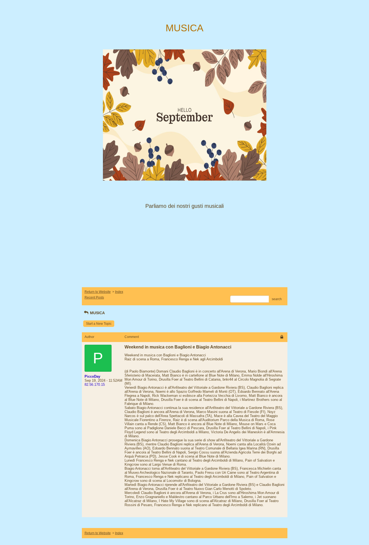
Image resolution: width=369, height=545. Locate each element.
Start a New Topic (99, 324)
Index (119, 292)
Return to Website (98, 292)
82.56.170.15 (95, 384)
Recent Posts (94, 297)
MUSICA (97, 313)
